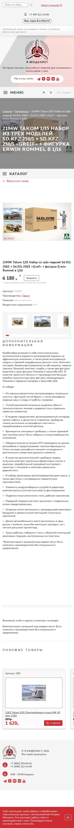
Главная (7, 111)
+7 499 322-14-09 (39, 14)
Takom (26, 295)
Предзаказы (22, 111)
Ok (68, 817)
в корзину (55, 723)
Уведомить (31, 278)
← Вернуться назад (15, 181)
